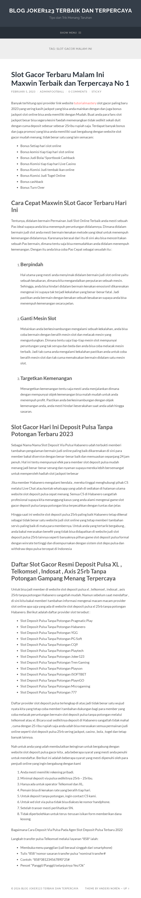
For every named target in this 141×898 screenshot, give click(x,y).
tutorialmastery (85, 103)
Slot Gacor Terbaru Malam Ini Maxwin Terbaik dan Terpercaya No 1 (70, 78)
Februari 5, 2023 (23, 91)
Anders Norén (109, 888)
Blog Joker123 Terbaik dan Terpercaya (70, 10)
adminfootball (52, 91)
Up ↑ (127, 888)
